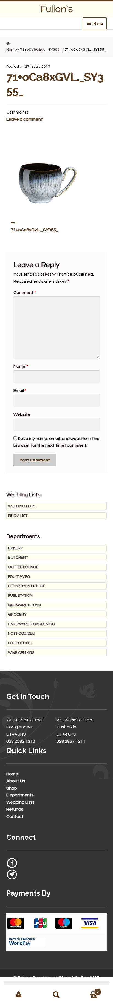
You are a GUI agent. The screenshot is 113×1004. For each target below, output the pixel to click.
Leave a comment (24, 119)
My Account (19, 994)
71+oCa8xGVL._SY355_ (41, 50)
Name (20, 366)
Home (12, 774)
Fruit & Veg (19, 577)
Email (19, 390)
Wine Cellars (21, 653)
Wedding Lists (21, 506)
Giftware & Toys (24, 605)
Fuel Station (20, 596)
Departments (20, 795)
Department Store (26, 586)
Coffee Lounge (23, 567)
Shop (11, 788)
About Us (15, 781)
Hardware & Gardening (31, 624)
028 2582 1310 (20, 741)
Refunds (14, 809)
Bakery (15, 548)
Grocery (17, 614)
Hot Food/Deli (21, 633)
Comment (24, 292)
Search (56, 994)
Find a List (17, 516)
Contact (15, 816)
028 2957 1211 (70, 741)
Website (21, 414)
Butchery (18, 557)
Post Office (19, 643)
